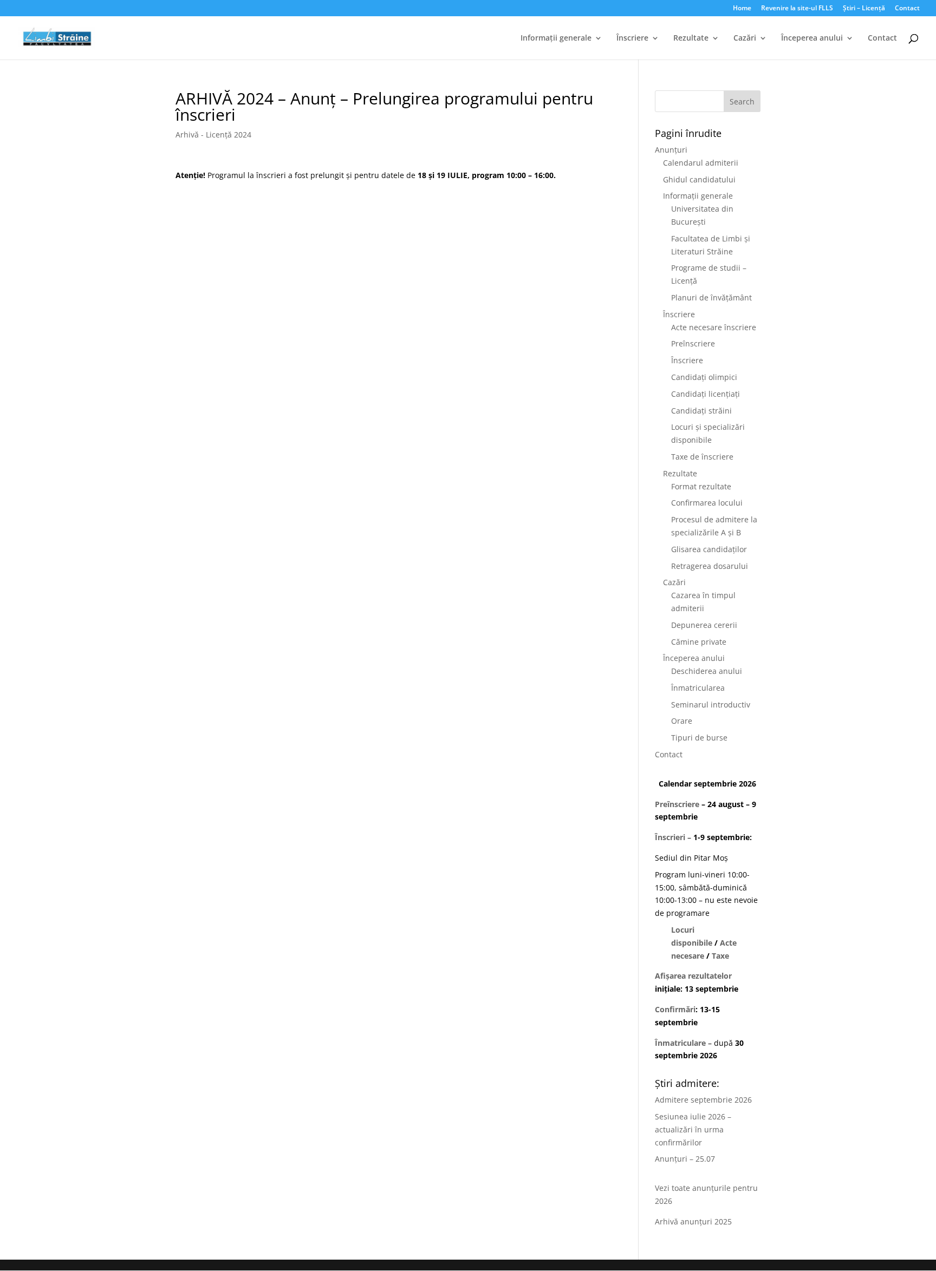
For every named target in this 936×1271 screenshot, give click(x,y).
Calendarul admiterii (700, 163)
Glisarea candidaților (709, 549)
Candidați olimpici (704, 377)
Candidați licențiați (705, 394)
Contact (907, 8)
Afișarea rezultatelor (693, 976)
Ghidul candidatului (699, 179)
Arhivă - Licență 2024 (213, 134)
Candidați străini (701, 410)
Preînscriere (693, 343)
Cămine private (698, 642)
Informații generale (556, 38)
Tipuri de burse (699, 737)
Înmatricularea (698, 688)
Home (742, 8)
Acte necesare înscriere (713, 327)
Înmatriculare (680, 1043)
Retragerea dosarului (709, 566)
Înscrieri (670, 837)
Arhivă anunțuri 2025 (693, 1221)
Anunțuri (671, 150)
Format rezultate (701, 486)
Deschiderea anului (706, 671)
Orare (681, 721)
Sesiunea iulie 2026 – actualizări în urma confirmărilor (693, 1129)
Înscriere (632, 38)
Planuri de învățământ (711, 297)
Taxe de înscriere (702, 456)
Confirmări (675, 1009)
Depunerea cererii (704, 625)
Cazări (744, 38)
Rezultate (690, 38)
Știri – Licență (864, 8)
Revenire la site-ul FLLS (797, 8)
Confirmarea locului (707, 502)
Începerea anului (812, 38)
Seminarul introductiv (710, 704)
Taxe (720, 956)
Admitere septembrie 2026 (703, 1100)
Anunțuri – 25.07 (685, 1159)
